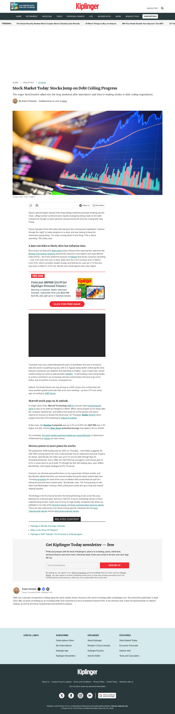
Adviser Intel (104, 16)
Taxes (59, 16)
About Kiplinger (95, 643)
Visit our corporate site (119, 709)
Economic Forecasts (128, 648)
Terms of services (79, 573)
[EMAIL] (48, 589)
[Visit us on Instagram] (80, 698)
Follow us (86, 205)
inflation (73, 257)
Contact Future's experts (61, 684)
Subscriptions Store (65, 643)
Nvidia (85, 415)
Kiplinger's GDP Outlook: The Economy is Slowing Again (56, 534)
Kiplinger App (62, 653)
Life (91, 16)
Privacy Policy (98, 684)
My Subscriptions (64, 648)
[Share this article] (31, 205)
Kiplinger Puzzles (96, 653)
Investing (47, 16)
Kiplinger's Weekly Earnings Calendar (47, 526)
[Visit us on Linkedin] (90, 698)
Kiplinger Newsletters (65, 658)
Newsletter (100, 205)
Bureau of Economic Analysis (42, 254)
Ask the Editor (94, 658)
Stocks (42, 83)
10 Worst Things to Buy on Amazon (100, 24)
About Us (45, 684)
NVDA (92, 415)
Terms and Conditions (82, 684)
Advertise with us (126, 684)
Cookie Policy (111, 684)
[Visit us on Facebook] (71, 698)
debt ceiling (57, 251)
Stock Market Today (128, 643)
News (64, 101)
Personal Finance (76, 16)
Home (15, 83)
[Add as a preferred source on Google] (105, 698)
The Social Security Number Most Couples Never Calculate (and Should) (48, 24)
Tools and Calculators (129, 658)
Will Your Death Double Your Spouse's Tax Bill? (142, 24)
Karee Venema (29, 101)
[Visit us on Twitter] (62, 698)
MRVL (71, 406)
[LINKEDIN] (44, 589)
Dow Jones (55, 428)
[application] (67, 335)
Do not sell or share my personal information (88, 689)
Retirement (32, 16)
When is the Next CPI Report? (44, 530)
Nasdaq (47, 425)
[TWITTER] (40, 589)
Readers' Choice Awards (99, 648)
